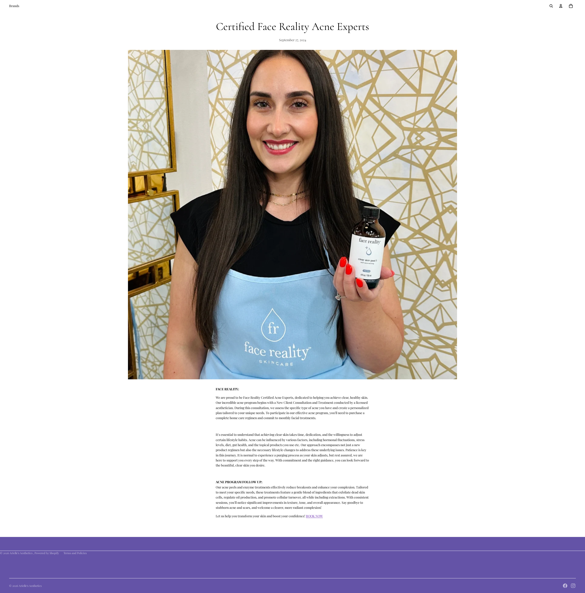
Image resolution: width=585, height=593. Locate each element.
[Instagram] (573, 585)
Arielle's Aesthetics (21, 553)
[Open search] (551, 6)
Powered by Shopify (47, 553)
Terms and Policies (75, 553)
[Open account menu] (561, 6)
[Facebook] (565, 585)
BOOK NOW (314, 516)
